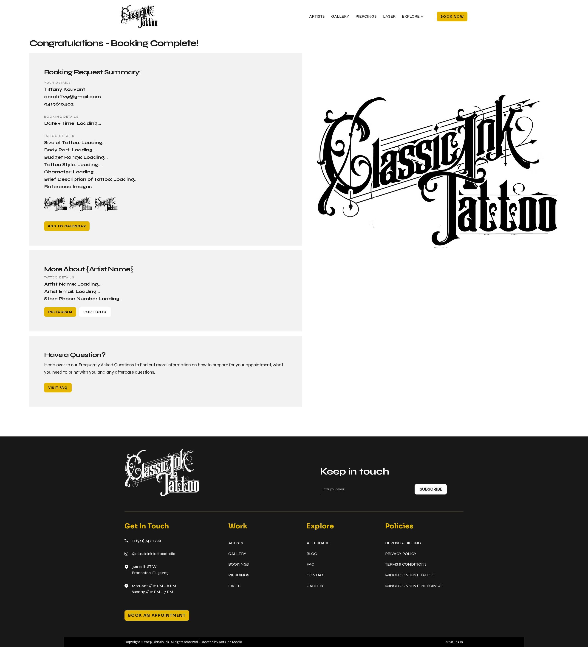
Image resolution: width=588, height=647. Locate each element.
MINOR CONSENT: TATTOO (410, 575)
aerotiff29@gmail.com (72, 97)
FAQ (310, 564)
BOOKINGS (238, 564)
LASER (234, 585)
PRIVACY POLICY (400, 553)
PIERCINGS (238, 575)
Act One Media (230, 642)
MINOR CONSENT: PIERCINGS (413, 585)
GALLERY (237, 553)
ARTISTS (235, 543)
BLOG (312, 553)
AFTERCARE (318, 543)
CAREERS (315, 585)
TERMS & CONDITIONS (406, 564)
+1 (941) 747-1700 (146, 540)
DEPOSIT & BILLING (403, 543)
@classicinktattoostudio (153, 553)
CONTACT (316, 575)
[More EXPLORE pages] (422, 16)
